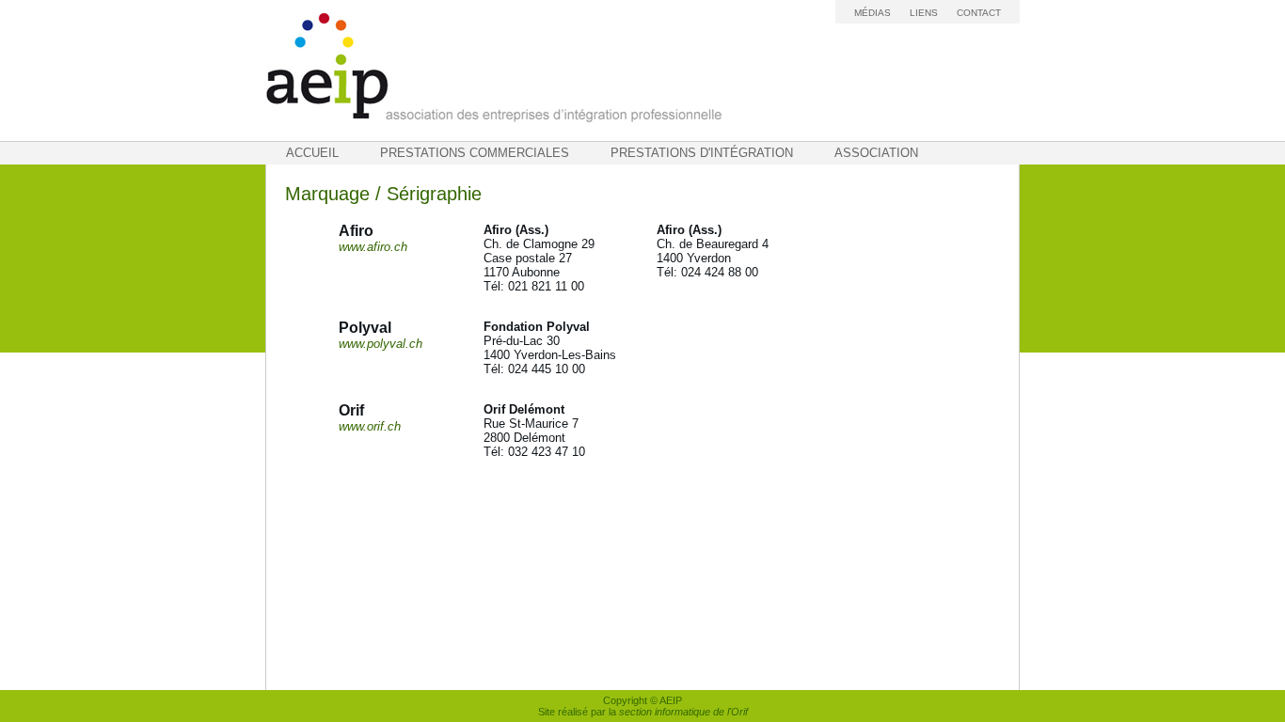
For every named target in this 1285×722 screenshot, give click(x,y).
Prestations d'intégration (702, 153)
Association (876, 153)
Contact (979, 13)
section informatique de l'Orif (683, 711)
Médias (872, 13)
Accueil (312, 153)
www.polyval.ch (380, 344)
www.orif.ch (370, 426)
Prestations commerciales (474, 153)
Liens (924, 13)
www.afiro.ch (373, 247)
